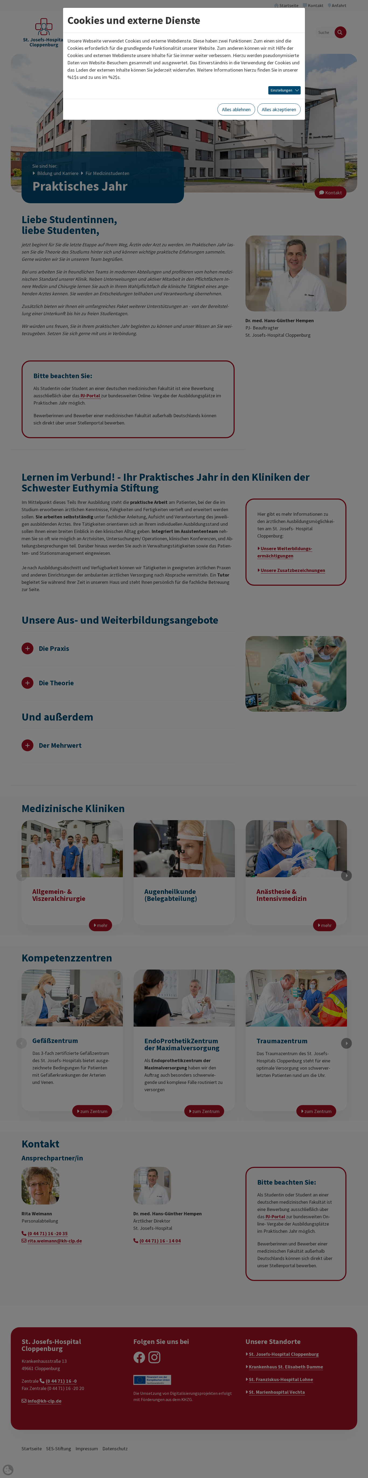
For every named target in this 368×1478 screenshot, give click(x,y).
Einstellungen (281, 90)
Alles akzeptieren (279, 109)
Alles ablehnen (236, 109)
